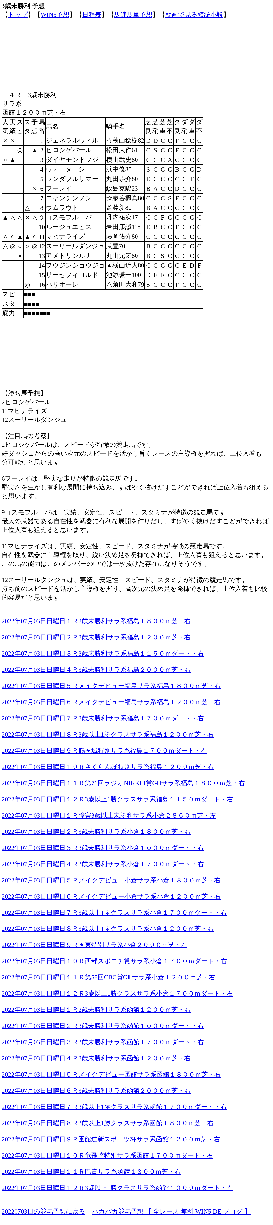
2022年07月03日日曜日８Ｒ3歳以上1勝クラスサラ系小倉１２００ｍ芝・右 (108, 928)
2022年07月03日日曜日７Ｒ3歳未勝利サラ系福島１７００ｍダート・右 (103, 718)
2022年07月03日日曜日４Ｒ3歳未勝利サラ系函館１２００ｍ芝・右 (96, 1058)
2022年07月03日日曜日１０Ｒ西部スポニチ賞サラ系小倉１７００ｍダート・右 (114, 961)
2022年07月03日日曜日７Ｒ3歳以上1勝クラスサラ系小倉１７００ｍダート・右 (114, 912)
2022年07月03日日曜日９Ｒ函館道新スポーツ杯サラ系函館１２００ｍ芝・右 (111, 1139)
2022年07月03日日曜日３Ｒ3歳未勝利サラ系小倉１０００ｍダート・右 (103, 847)
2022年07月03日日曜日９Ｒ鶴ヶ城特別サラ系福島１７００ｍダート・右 (104, 750)
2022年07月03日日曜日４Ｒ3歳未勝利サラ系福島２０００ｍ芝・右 (96, 669)
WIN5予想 (55, 14)
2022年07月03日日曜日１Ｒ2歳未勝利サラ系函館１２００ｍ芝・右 (96, 1009)
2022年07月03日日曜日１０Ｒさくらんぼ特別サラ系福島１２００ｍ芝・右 (108, 766)
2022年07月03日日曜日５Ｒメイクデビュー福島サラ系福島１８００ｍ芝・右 (111, 685)
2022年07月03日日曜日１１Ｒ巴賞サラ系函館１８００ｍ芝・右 (91, 1171)
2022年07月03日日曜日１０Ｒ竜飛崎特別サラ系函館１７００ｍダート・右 (107, 1155)
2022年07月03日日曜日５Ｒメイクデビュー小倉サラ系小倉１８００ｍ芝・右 (111, 880)
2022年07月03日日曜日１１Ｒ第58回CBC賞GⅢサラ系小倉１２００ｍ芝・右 (108, 977)
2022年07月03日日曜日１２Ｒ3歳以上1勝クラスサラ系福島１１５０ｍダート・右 (117, 799)
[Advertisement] (121, 47)
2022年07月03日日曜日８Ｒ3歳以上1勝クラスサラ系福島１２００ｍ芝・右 (108, 734)
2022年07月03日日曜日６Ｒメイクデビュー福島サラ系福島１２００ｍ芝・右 (111, 702)
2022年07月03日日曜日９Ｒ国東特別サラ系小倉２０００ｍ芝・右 (94, 944)
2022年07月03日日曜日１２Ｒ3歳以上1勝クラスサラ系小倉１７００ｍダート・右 (117, 993)
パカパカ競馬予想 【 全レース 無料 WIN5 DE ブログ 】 (171, 1211)
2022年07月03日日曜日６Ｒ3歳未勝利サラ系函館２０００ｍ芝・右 (96, 1090)
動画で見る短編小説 (194, 14)
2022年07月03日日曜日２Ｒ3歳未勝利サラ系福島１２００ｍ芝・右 (96, 637)
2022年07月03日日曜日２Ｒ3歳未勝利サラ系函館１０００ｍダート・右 (103, 1025)
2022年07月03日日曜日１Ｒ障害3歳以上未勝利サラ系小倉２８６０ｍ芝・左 (109, 815)
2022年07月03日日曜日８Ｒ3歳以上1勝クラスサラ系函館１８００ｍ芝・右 (108, 1123)
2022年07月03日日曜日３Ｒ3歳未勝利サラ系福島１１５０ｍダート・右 (103, 653)
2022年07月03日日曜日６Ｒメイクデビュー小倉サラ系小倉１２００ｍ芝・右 (111, 896)
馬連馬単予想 (133, 14)
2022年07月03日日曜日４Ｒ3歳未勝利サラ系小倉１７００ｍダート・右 (103, 864)
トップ (18, 14)
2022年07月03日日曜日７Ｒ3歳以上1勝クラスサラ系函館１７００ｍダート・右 (114, 1106)
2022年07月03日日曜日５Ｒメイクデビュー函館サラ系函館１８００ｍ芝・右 (111, 1074)
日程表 (91, 14)
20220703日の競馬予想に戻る (43, 1211)
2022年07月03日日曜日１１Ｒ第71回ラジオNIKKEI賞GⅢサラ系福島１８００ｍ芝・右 (123, 783)
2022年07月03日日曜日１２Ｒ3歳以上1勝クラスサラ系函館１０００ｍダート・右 (117, 1187)
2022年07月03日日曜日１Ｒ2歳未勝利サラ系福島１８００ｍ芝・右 (96, 621)
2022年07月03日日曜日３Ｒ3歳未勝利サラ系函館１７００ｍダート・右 (103, 1042)
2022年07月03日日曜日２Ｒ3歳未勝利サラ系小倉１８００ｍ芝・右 (96, 831)
